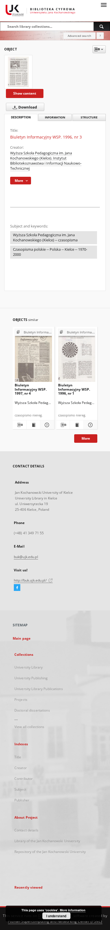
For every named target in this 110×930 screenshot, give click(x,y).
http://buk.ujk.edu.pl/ (30, 580)
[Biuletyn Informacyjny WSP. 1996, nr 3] (18, 72)
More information (72, 910)
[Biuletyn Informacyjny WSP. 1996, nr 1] (76, 356)
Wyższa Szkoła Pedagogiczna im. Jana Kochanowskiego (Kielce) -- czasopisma (45, 237)
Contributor (23, 778)
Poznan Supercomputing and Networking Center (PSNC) (55, 921)
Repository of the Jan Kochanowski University (50, 851)
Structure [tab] (89, 117)
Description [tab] (21, 117)
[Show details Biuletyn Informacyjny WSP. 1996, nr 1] (89, 425)
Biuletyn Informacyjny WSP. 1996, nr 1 (74, 389)
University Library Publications (38, 688)
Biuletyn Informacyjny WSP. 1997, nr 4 (31, 389)
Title (17, 757)
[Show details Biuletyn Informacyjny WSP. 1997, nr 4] (46, 425)
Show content (24, 93)
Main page (21, 638)
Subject (20, 789)
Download (27, 107)
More (86, 438)
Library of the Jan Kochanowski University (47, 841)
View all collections (29, 726)
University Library (28, 667)
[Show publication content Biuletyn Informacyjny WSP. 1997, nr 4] (33, 425)
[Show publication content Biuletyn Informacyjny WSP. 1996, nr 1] (76, 425)
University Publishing (31, 678)
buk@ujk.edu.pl (26, 556)
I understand (56, 915)
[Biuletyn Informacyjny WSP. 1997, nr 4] (33, 356)
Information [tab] (55, 117)
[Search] (102, 26)
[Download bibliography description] (19, 425)
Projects (20, 699)
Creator (20, 767)
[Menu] (103, 4)
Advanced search (79, 36)
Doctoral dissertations (32, 710)
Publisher (21, 800)
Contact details (26, 830)
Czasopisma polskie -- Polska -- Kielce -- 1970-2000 (50, 252)
